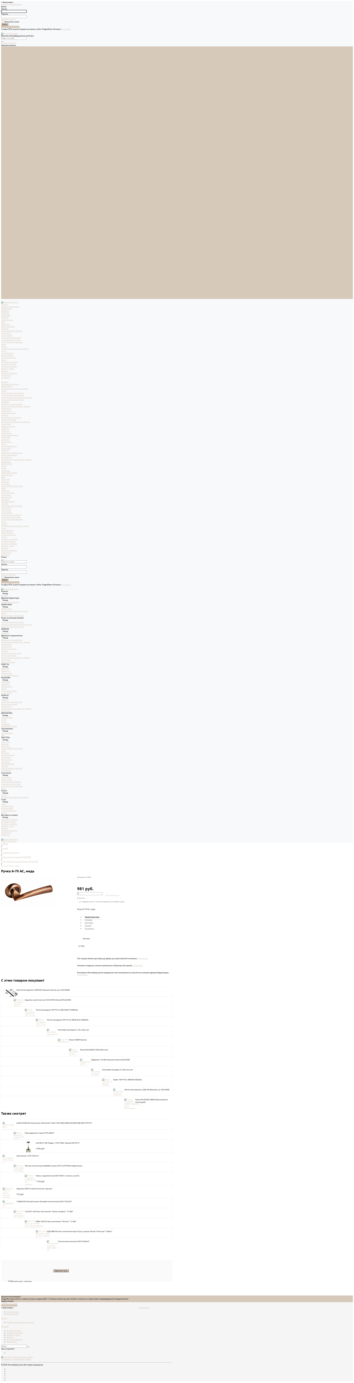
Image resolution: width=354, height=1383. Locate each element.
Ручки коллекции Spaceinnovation (16, 140)
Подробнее (142, 958)
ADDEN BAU (6, 52)
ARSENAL (5, 54)
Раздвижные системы (11, 160)
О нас (3, 271)
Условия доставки (9, 109)
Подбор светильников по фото (15, 92)
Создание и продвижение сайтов (16, 1359)
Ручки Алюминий (9, 189)
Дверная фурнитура (10, 50)
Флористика (6, 240)
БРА (3, 65)
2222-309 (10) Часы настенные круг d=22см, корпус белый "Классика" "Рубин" (79, 1231)
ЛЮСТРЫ (5, 67)
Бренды (4, 114)
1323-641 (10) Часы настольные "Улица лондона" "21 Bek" (49, 1211)
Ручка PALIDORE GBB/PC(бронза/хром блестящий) (151, 1101)
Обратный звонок (9, 1305)
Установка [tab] (89, 928)
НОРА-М (5, 61)
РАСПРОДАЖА (8, 70)
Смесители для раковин (12, 85)
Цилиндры (6, 167)
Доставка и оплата (9, 282)
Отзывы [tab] (88, 920)
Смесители (6, 76)
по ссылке (65, 29)
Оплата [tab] (88, 926)
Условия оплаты (8, 107)
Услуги (4, 267)
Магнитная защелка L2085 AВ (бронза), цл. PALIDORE (146, 1090)
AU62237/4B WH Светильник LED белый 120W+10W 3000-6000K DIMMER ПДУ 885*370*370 (54, 1123)
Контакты (5, 298)
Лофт (3, 231)
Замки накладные (9, 198)
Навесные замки (8, 156)
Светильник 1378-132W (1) (27, 1156)
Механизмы (6, 176)
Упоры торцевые (8, 163)
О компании (143, 1308)
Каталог (4, 125)
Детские (5, 225)
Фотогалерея (7, 98)
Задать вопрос (7, 1301)
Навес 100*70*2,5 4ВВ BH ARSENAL (127, 1080)
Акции (4, 280)
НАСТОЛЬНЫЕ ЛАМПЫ (11, 74)
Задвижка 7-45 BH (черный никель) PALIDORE (110, 1060)
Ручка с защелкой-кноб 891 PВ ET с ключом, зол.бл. (58, 1176)
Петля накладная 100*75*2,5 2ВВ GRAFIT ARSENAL (57, 1010)
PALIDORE (5, 58)
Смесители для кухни (10, 83)
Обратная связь (61, 1271)
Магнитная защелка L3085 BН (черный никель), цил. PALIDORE (43, 990)
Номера (4, 158)
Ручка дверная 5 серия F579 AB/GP (39, 1133)
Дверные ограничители (11, 147)
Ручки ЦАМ (6, 191)
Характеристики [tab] (92, 917)
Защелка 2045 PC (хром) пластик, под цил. (34, 1189)
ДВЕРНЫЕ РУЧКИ (9, 216)
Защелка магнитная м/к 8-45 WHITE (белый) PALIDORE (48, 1000)
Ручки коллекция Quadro (12, 138)
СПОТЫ (4, 72)
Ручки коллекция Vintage (12, 143)
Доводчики (6, 152)
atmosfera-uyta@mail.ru (11, 4)
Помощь (5, 1326)
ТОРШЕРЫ (6, 251)
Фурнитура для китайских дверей (16, 202)
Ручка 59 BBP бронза (78, 1040)
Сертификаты (7, 96)
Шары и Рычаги (8, 169)
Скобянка (5, 214)
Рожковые (6, 238)
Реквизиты (6, 118)
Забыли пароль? (8, 19)
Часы (3, 87)
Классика (5, 227)
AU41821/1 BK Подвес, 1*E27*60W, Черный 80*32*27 (58, 1143)
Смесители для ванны (11, 81)
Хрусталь (5, 242)
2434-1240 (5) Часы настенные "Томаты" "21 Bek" (56, 1221)
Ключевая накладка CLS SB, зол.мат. (117, 1070)
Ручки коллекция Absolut (12, 136)
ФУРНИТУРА (6, 207)
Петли (3, 134)
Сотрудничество (8, 278)
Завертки (5, 174)
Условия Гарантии (9, 116)
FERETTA (5, 56)
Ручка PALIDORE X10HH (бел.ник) (94, 1050)
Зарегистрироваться (10, 27)
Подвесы (5, 233)
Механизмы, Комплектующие (14, 132)
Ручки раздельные (9, 178)
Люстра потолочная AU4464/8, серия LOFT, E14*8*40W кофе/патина (53, 1166)
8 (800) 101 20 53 (8, 43)
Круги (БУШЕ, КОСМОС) (12, 229)
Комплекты (6, 154)
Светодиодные (8, 236)
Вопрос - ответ (7, 112)
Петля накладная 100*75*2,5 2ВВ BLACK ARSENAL (68, 1020)
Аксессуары (6, 78)
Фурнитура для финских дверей (15, 165)
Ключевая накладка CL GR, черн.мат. (73, 1030)
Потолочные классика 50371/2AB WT (73, 1241)
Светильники (7, 63)
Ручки (3, 211)
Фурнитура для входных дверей (15, 149)
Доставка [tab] (89, 923)
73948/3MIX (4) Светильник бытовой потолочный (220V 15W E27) (44, 1201)
